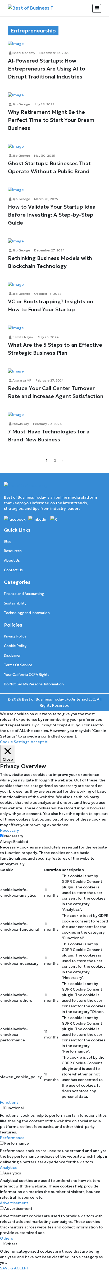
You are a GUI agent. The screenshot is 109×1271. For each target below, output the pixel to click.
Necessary (13, 836)
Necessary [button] (9, 830)
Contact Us (13, 570)
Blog (7, 541)
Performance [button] (12, 1137)
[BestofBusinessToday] (25, 488)
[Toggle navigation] (96, 8)
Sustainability (15, 603)
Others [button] (6, 1238)
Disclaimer (12, 655)
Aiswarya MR (21, 380)
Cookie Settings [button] (14, 741)
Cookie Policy (15, 646)
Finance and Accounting (24, 593)
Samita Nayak (23, 337)
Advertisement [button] (14, 1202)
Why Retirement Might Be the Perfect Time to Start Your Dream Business (51, 120)
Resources (13, 551)
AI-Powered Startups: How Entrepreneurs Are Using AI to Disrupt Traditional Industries (46, 68)
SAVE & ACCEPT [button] (14, 1268)
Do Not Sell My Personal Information (34, 684)
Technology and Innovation (27, 613)
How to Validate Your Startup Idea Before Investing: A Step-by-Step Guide (52, 214)
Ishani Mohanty (23, 53)
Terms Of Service (18, 665)
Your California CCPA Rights (26, 674)
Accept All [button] (40, 741)
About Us (12, 560)
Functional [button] (10, 1102)
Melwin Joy (20, 424)
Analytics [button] (8, 1167)
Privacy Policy (15, 636)
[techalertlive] (16, 518)
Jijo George (21, 104)
